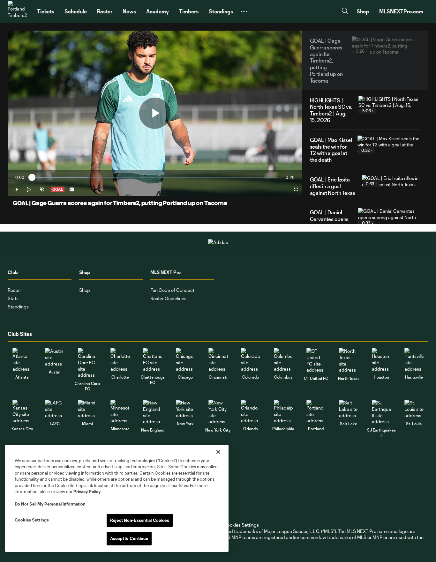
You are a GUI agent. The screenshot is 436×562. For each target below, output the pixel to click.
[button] (244, 11)
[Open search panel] (345, 11)
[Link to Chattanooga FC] (152, 360)
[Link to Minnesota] (120, 412)
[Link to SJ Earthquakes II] (381, 412)
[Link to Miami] (87, 409)
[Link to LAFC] (54, 409)
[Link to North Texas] (348, 360)
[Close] (218, 452)
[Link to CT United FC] (316, 360)
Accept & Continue (129, 538)
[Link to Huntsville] (414, 360)
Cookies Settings (241, 525)
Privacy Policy (87, 491)
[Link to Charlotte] (120, 360)
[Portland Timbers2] (18, 11)
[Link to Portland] (316, 412)
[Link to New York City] (218, 412)
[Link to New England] (152, 412)
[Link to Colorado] (250, 360)
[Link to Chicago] (185, 360)
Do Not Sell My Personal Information (50, 504)
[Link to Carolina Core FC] (87, 363)
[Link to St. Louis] (414, 409)
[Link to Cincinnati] (218, 360)
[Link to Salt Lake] (348, 409)
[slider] (155, 177)
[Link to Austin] (54, 357)
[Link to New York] (185, 409)
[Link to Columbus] (283, 360)
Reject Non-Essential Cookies (139, 520)
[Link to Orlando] (250, 412)
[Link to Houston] (381, 360)
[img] (29, 189)
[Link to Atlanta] (22, 360)
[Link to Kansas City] (22, 412)
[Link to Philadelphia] (283, 412)
